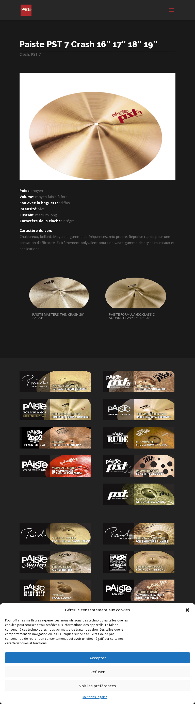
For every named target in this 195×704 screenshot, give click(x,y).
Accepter (97, 657)
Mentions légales (95, 697)
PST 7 (36, 54)
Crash (24, 54)
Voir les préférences (97, 685)
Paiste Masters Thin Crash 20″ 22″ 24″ (58, 316)
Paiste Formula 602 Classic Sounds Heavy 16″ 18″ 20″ (132, 316)
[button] (187, 610)
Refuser (97, 671)
